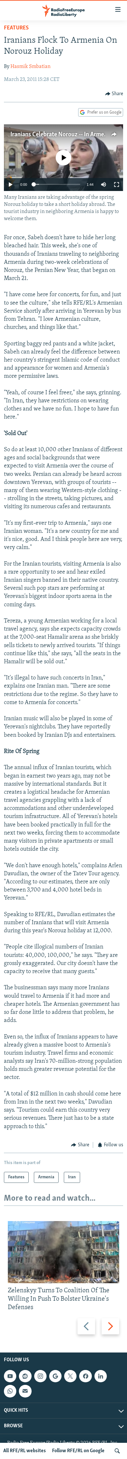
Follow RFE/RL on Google (78, 1450)
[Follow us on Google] (55, 1376)
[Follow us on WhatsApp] (10, 1391)
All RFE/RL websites (24, 1450)
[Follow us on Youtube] (10, 1376)
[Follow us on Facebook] (85, 1376)
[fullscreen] (116, 184)
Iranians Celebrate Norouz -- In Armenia (61, 134)
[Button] (114, 94)
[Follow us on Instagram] (40, 1376)
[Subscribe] (25, 1391)
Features (16, 28)
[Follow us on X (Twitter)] (70, 1376)
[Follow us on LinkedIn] (100, 1376)
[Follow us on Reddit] (25, 1376)
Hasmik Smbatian (30, 66)
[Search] (117, 1451)
